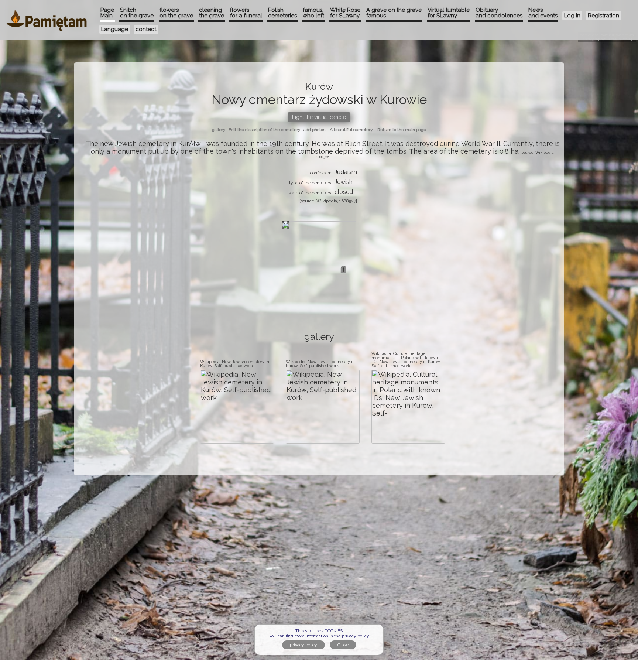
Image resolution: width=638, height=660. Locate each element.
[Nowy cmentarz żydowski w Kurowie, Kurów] (343, 269)
